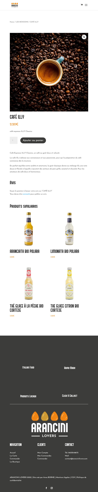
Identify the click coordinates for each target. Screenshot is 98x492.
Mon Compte (42, 453)
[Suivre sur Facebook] (46, 488)
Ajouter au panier (33, 140)
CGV (73, 477)
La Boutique (15, 462)
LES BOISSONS (22, 22)
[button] (84, 37)
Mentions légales (63, 477)
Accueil (13, 453)
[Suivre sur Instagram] (52, 488)
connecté (26, 194)
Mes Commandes (44, 456)
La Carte (13, 456)
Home (12, 22)
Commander (15, 459)
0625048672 (73, 453)
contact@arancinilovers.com (76, 459)
